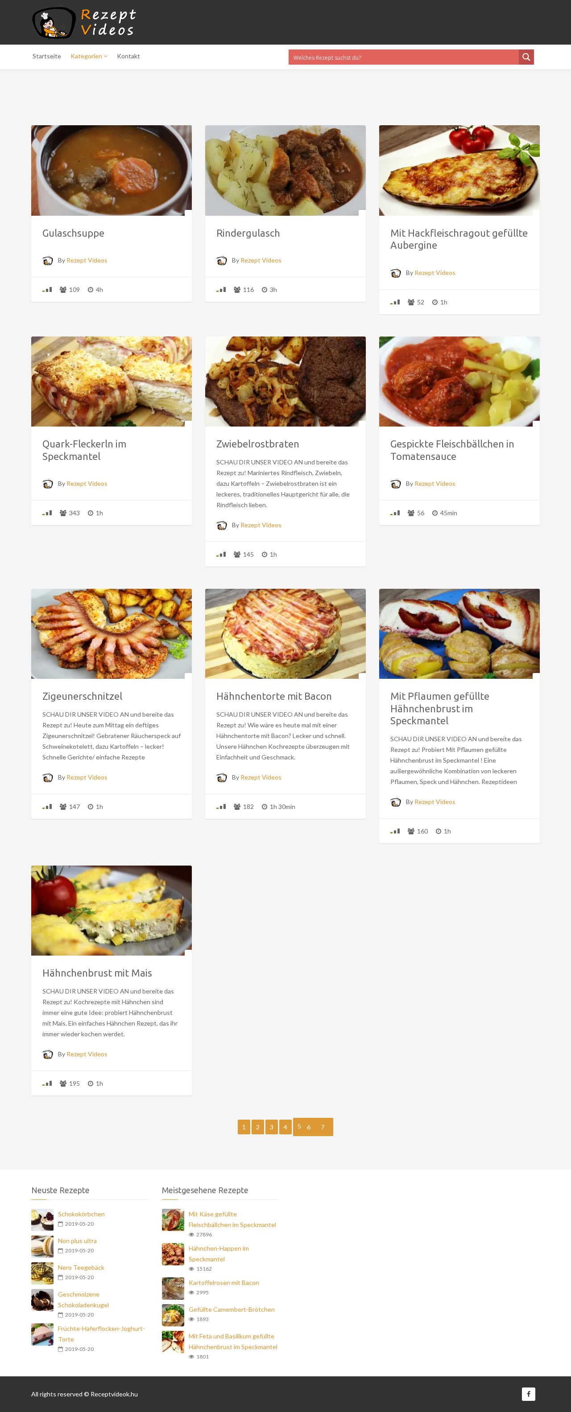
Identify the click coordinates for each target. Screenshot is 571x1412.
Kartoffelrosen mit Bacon (224, 1282)
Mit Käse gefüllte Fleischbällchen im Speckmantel (232, 1219)
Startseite (47, 56)
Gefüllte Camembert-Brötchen (232, 1309)
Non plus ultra (77, 1240)
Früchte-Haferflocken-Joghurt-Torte (101, 1334)
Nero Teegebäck (81, 1267)
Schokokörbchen (81, 1214)
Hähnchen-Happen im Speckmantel (219, 1253)
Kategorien (86, 56)
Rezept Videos (87, 260)
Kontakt (128, 56)
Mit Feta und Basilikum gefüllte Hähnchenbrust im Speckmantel (233, 1341)
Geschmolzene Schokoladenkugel (83, 1299)
